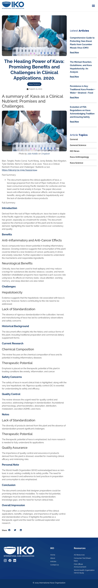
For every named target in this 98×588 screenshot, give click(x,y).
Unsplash (45, 153)
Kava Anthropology (79, 157)
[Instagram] (5, 560)
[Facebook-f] (10, 560)
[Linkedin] (14, 560)
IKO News (74, 151)
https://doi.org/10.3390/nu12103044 (19, 170)
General (74, 139)
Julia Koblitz (32, 153)
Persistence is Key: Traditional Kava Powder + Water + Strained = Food (82, 89)
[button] (9, 530)
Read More (74, 52)
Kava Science (34, 84)
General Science (78, 145)
